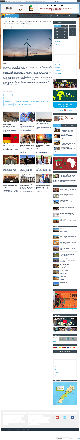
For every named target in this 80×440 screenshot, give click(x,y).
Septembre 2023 (58, 64)
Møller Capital (26, 101)
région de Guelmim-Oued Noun (38, 94)
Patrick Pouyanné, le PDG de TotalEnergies (21, 94)
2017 (57, 31)
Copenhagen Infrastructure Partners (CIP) (12, 101)
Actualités (30, 15)
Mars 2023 (57, 47)
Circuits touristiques (39, 15)
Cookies (23, 429)
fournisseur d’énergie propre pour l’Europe (39, 101)
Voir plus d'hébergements (65, 155)
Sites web (5, 423)
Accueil (6, 429)
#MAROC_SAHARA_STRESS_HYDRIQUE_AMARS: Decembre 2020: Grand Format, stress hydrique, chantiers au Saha (12, 186)
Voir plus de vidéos (56, 331)
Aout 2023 (57, 61)
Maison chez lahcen (64, 134)
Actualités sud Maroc (39, 416)
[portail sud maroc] (9, 15)
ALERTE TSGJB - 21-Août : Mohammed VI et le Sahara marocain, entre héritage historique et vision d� (10, 123)
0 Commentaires (32, 26)
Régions (53, 15)
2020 (57, 28)
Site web (56, 375)
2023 (57, 25)
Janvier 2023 (57, 41)
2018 (72, 28)
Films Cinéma (57, 363)
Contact (70, 15)
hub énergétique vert (26, 104)
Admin (7, 26)
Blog (14, 429)
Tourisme (47, 15)
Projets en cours (6, 421)
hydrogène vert (15, 98)
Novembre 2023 (58, 70)
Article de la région (12, 416)
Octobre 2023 (57, 67)
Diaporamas (57, 360)
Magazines (57, 372)
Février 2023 (57, 44)
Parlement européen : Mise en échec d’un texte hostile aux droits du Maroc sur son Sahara (27, 123)
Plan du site (10, 429)
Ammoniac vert (7, 98)
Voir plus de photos (56, 341)
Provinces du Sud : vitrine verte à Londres (43, 121)
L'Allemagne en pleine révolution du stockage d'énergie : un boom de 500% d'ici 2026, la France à (43, 145)
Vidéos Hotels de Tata (65, 147)
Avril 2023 (57, 50)
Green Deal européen (8, 104)
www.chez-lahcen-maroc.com (37, 86)
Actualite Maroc (31, 416)
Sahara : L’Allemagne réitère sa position (10, 143)
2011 (57, 37)
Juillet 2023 (57, 58)
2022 (65, 25)
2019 (65, 28)
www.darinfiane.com (16, 86)
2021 (72, 25)
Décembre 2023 (58, 73)
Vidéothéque (57, 355)
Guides (72, 125)
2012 (72, 34)
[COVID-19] (65, 107)
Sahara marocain (7, 94)
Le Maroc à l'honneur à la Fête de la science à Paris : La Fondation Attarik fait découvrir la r (27, 145)
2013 (65, 34)
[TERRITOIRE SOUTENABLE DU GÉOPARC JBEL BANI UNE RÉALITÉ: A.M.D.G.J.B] (65, 83)
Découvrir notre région (66, 351)
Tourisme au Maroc (19, 416)
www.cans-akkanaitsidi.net (25, 86)
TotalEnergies (23, 98)
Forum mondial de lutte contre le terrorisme (41, 421)
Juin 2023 (57, 55)
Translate (78, 438)
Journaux (56, 369)
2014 (57, 34)
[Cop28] (65, 95)
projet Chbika (17, 104)
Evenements (64, 15)
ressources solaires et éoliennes (34, 98)
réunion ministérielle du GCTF (34, 423)
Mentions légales (18, 429)
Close (23, 14)
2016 (65, 31)
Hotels (58, 15)
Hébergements (57, 125)
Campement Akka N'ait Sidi (65, 140)
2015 (72, 31)
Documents (57, 366)
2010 (65, 37)
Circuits (65, 125)
